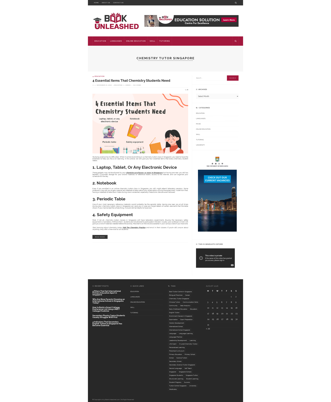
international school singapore (179, 330)
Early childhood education (178, 309)
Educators (193, 309)
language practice (175, 337)
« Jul (208, 329)
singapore (172, 372)
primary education (175, 354)
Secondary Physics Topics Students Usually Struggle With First (108, 316)
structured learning (176, 379)
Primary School (190, 354)
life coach (172, 344)
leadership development (178, 340)
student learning (192, 379)
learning (193, 340)
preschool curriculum (176, 351)
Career (187, 295)
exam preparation (186, 319)
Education (100, 41)
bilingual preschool (175, 295)
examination (173, 319)
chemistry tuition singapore (179, 298)
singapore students (176, 375)
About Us (106, 2)
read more (100, 237)
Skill (152, 41)
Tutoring (164, 41)
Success (187, 382)
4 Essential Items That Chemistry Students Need (131, 80)
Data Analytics (185, 305)
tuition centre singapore (177, 386)
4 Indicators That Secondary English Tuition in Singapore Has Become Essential (107, 323)
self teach (188, 368)
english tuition (174, 312)
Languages (116, 41)
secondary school (175, 361)
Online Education (136, 41)
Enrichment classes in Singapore (180, 316)
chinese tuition (174, 302)
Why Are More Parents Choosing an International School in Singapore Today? (108, 301)
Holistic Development (176, 323)
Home (96, 2)
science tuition (181, 358)
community (173, 305)
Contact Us (118, 2)
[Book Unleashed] (115, 21)
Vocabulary (173, 389)
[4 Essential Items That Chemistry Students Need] (140, 123)
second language (175, 368)
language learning (186, 333)
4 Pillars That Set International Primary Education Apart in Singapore (106, 293)
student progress (175, 382)
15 (231, 308)
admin (128, 85)
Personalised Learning (177, 347)
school (171, 358)
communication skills (190, 302)
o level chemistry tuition (188, 344)
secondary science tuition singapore (182, 365)
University (200, 145)
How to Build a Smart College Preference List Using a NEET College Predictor (106, 309)
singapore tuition (192, 375)
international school (176, 326)
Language (172, 333)
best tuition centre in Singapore (180, 292)
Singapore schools (185, 372)
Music (198, 124)
